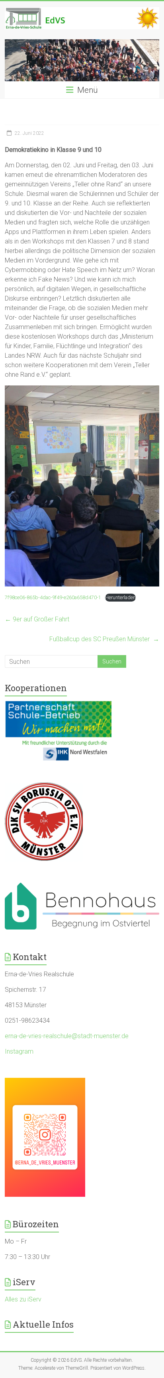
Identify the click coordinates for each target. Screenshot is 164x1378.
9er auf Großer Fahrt (37, 619)
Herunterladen (120, 597)
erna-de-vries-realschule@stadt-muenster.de (67, 1036)
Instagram (19, 1051)
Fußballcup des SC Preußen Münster (104, 639)
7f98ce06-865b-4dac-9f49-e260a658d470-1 (53, 597)
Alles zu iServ (23, 1299)
